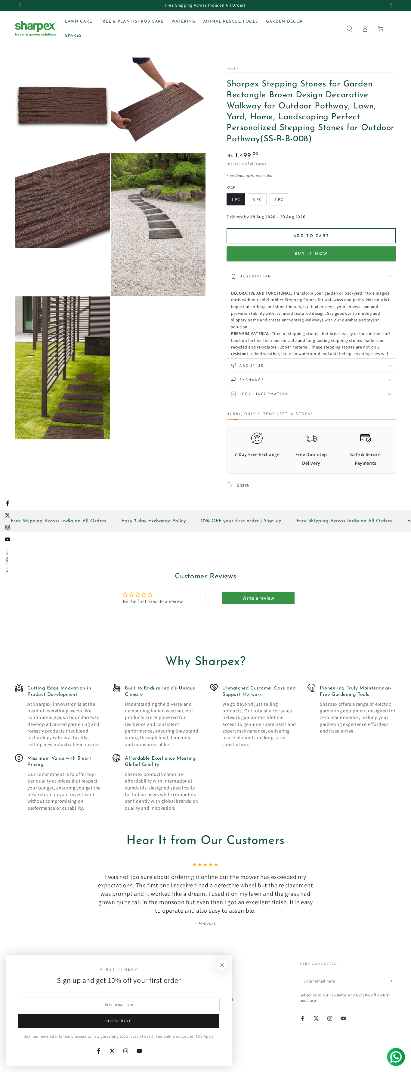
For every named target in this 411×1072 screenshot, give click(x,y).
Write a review (258, 598)
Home (231, 68)
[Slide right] (391, 5)
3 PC (259, 201)
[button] (349, 28)
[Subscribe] (392, 981)
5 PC (281, 201)
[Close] (222, 965)
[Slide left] (20, 5)
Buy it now (311, 254)
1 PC (238, 201)
